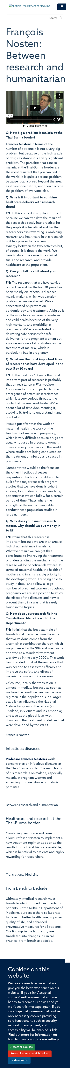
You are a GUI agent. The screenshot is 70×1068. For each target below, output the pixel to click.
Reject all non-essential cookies (29, 1053)
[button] (61, 7)
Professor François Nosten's (26, 759)
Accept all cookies (21, 1047)
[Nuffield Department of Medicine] (30, 4)
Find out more (19, 1060)
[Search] (61, 18)
